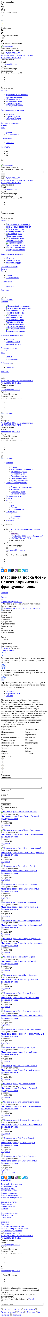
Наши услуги (6, 1204)
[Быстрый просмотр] (2, 809)
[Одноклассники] (5, 570)
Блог (3, 128)
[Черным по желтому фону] (1, 23)
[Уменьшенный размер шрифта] (2, 4)
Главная (4, 1208)
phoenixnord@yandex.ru (10, 64)
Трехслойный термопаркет (17, 95)
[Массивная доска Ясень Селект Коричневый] (20, 608)
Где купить (6, 648)
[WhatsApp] (19, 570)
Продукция (5, 1180)
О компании (6, 1217)
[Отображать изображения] (2, 30)
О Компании (6, 138)
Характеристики (13, 693)
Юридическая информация (12, 1226)
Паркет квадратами (14, 103)
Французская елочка (14, 106)
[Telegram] (7, 153)
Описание (10, 691)
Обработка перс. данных (11, 1231)
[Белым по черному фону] (1, 18)
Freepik (31, 1299)
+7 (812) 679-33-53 (12, 53)
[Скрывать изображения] (2, 33)
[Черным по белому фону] (1, 15)
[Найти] (3, 175)
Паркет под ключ (13, 116)
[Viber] (16, 570)
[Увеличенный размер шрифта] (3, 10)
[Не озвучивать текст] (2, 41)
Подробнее (5, 825)
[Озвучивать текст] (2, 38)
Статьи (9, 132)
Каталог (4, 90)
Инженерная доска (14, 97)
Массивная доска (13, 99)
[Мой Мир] (9, 570)
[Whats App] (7, 156)
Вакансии (10, 143)
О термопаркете (12, 134)
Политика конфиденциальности (14, 1228)
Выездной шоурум (13, 119)
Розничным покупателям (12, 110)
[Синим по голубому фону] (1, 20)
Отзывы (9, 696)
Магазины (10, 114)
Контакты (5, 147)
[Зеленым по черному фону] (1, 26)
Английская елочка (14, 101)
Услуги (4, 125)
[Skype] (23, 570)
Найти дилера (7, 1215)
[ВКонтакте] (7, 151)
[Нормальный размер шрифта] (2, 7)
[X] (12, 570)
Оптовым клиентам (10, 123)
